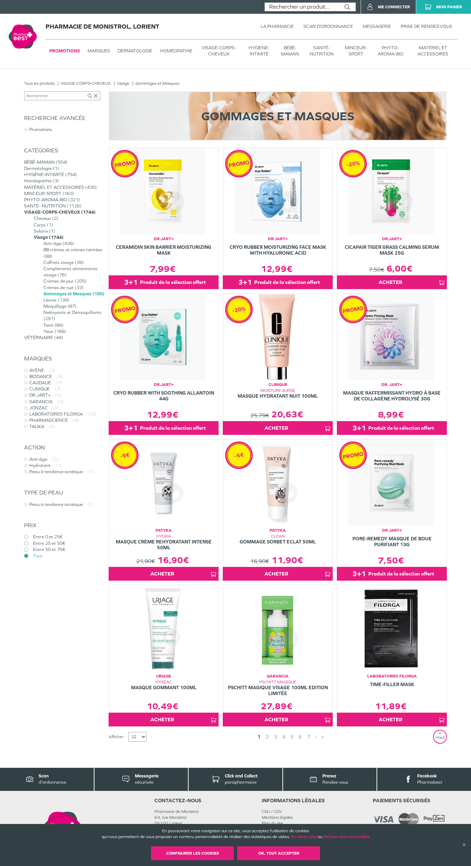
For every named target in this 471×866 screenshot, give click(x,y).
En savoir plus (304, 836)
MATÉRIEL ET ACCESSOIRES (433, 51)
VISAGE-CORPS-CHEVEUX (219, 51)
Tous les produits (39, 83)
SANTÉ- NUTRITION (322, 51)
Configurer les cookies (192, 853)
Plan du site (272, 823)
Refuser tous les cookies (346, 836)
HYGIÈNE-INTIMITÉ (259, 51)
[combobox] (302, 6)
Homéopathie (176, 50)
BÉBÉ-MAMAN (290, 51)
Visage (123, 83)
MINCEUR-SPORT (356, 51)
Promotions (64, 50)
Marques (99, 50)
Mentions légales (277, 817)
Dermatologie (135, 50)
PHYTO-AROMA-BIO (390, 51)
